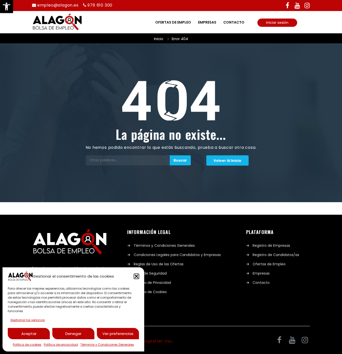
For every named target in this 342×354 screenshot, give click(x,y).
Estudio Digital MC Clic (150, 341)
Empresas (207, 22)
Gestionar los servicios (27, 320)
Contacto (233, 22)
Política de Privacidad (152, 282)
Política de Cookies (150, 291)
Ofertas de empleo (173, 22)
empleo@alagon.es (58, 5)
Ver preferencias (117, 333)
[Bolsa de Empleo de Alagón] (60, 22)
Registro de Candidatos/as (276, 254)
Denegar (73, 333)
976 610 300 (99, 5)
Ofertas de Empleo (269, 264)
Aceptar (29, 333)
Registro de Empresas (271, 245)
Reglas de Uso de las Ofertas (159, 264)
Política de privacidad (61, 344)
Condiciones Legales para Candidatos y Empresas (177, 254)
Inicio (158, 38)
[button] (6, 6)
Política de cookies (27, 344)
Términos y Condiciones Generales (107, 344)
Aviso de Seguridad (150, 273)
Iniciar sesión (277, 22)
